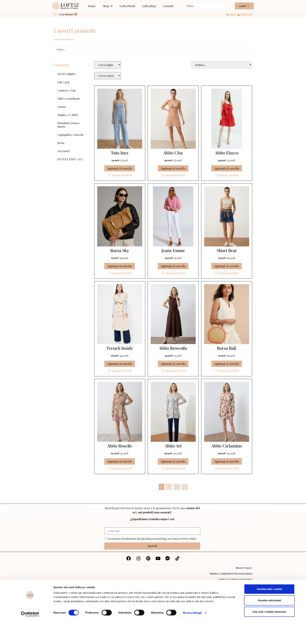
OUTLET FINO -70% (70, 159)
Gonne (61, 106)
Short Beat (227, 250)
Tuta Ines (119, 152)
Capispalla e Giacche (70, 135)
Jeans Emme (173, 250)
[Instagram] (138, 558)
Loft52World (127, 6)
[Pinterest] (148, 558)
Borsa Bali (226, 348)
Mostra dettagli (192, 612)
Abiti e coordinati (68, 98)
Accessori (63, 151)
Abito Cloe (173, 152)
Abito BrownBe (173, 348)
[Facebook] (128, 558)
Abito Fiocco (227, 152)
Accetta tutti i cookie (269, 589)
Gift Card (63, 82)
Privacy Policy (189, 538)
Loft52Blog (149, 6)
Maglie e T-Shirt (67, 115)
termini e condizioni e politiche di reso (230, 573)
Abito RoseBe (119, 446)
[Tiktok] (177, 558)
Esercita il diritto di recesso (235, 579)
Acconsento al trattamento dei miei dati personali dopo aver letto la (152, 538)
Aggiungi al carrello (119, 168)
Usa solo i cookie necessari (269, 611)
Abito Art (173, 446)
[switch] (107, 612)
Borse (61, 143)
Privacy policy (244, 568)
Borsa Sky (119, 250)
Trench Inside (119, 348)
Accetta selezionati (269, 600)
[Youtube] (158, 558)
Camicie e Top (66, 90)
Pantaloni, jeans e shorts (68, 124)
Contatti (168, 6)
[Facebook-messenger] (167, 558)
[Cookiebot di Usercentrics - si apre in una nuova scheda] (30, 614)
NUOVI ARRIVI (66, 74)
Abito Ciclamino (226, 446)
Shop (106, 6)
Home (92, 6)
